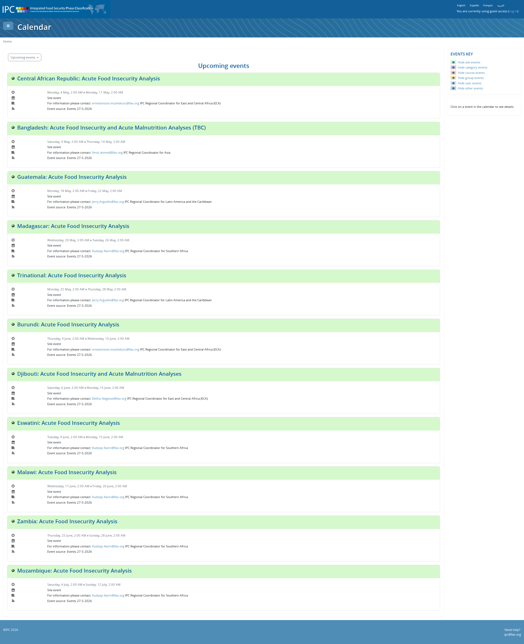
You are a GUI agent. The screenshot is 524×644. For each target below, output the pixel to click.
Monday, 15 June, (99, 388)
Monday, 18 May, (59, 191)
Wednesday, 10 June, (102, 338)
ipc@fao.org (512, 634)
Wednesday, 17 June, (62, 486)
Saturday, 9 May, (59, 142)
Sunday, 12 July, (97, 584)
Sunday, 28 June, (101, 535)
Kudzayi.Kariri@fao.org (108, 251)
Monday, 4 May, (59, 92)
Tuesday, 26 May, (104, 240)
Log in (513, 11)
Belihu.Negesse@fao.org (109, 398)
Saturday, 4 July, (58, 584)
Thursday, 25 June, (60, 535)
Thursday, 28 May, (101, 289)
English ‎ (461, 5)
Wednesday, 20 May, (62, 240)
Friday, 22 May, (99, 191)
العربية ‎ (501, 5)
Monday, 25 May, (59, 289)
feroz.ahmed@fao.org (107, 152)
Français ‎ (488, 5)
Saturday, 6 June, (59, 388)
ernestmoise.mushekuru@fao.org (115, 103)
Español (474, 5)
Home (7, 41)
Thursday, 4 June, (59, 338)
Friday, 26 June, (104, 486)
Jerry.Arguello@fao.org (108, 202)
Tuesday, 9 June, (59, 437)
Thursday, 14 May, (100, 142)
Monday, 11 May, (98, 92)
